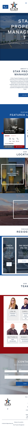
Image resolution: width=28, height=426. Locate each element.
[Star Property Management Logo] (7, 398)
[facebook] (8, 409)
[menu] (26, 3)
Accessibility (20, 422)
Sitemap (16, 422)
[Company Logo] (14, 1)
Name (6, 369)
